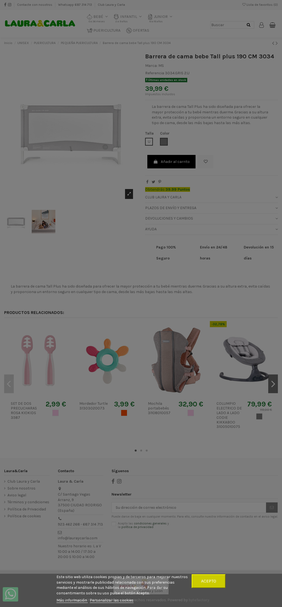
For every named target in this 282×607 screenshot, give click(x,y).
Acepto (208, 581)
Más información (72, 600)
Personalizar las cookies (112, 600)
